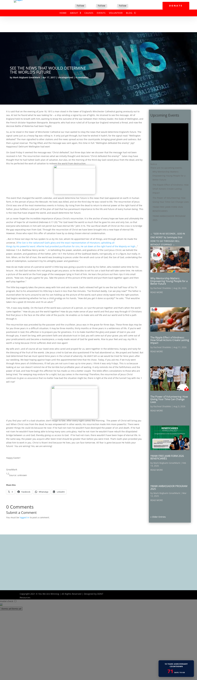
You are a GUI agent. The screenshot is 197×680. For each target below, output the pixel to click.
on (128, 246)
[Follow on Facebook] (71, 5)
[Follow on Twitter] (92, 5)
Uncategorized (65, 77)
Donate (176, 5)
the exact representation (73, 242)
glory (53, 242)
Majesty (123, 246)
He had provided (50, 246)
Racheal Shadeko (162, 288)
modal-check (6, 601)
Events (101, 13)
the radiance (35, 242)
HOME (63, 13)
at (95, 246)
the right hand (104, 246)
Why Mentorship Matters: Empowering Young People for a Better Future (169, 175)
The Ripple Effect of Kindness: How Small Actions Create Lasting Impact (171, 188)
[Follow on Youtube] (174, 594)
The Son (22, 242)
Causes (88, 13)
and (58, 242)
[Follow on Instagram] (113, 5)
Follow (80, 5)
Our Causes (83, 554)
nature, (96, 242)
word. (33, 246)
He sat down (87, 246)
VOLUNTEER (116, 13)
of (88, 242)
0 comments (82, 77)
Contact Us (82, 570)
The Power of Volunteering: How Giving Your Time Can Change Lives (169, 399)
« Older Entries (158, 516)
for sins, (76, 246)
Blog (129, 13)
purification (65, 246)
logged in (24, 517)
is (27, 242)
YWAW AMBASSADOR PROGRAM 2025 (168, 487)
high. (133, 246)
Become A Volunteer (87, 562)
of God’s (46, 242)
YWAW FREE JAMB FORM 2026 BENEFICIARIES (167, 457)
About (74, 13)
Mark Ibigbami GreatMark (26, 77)
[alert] (169, 144)
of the (115, 246)
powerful (24, 246)
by (14, 246)
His (91, 242)
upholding (106, 242)
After (39, 246)
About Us (82, 550)
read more (156, 292)
